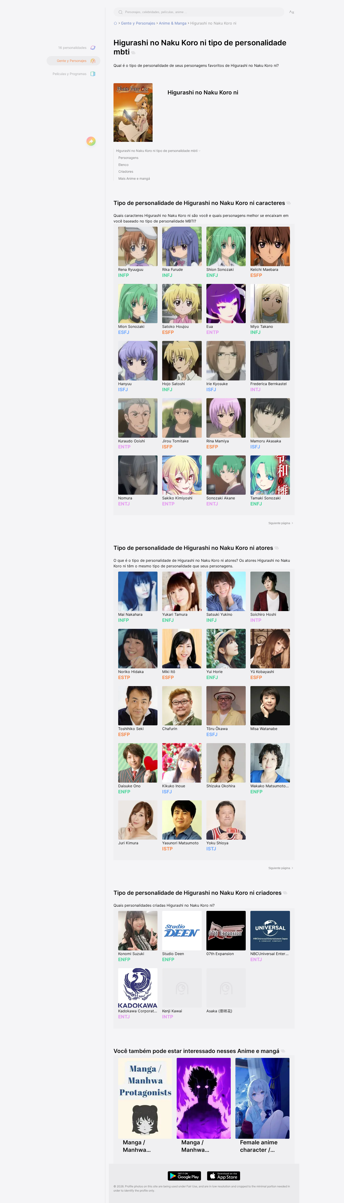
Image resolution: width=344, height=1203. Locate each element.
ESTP (124, 677)
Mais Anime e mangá (134, 178)
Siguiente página (279, 523)
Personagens (128, 158)
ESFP (256, 275)
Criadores (125, 171)
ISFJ (123, 389)
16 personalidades (72, 48)
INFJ (167, 275)
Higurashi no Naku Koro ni (213, 23)
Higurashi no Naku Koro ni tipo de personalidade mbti (157, 151)
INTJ (255, 389)
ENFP (124, 792)
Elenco (123, 165)
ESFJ (123, 332)
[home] (115, 23)
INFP (123, 275)
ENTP (212, 332)
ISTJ (211, 849)
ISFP (167, 447)
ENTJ (124, 504)
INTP (255, 620)
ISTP (167, 849)
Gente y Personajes (138, 23)
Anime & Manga (173, 23)
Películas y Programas (69, 74)
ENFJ (212, 275)
